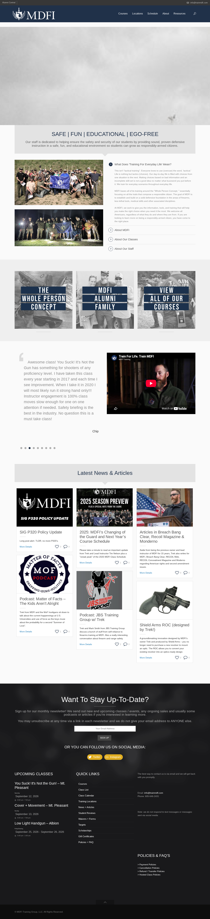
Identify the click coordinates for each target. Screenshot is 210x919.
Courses (82, 784)
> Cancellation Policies (148, 868)
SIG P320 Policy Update (41, 532)
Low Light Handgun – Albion (37, 823)
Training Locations (87, 801)
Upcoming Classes (34, 774)
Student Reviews (86, 813)
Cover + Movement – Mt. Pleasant (41, 805)
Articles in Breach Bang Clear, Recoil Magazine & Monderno (162, 537)
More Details (26, 546)
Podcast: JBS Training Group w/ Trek (99, 617)
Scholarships (84, 830)
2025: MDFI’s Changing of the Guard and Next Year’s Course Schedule (103, 537)
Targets (82, 824)
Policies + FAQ (85, 842)
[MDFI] (34, 13)
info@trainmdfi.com (199, 3)
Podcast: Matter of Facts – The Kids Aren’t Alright (42, 601)
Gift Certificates (86, 836)
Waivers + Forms (87, 819)
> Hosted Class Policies (149, 874)
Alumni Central (8, 2)
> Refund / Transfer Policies (151, 871)
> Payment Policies (147, 864)
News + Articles (86, 807)
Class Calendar (86, 795)
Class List (83, 789)
